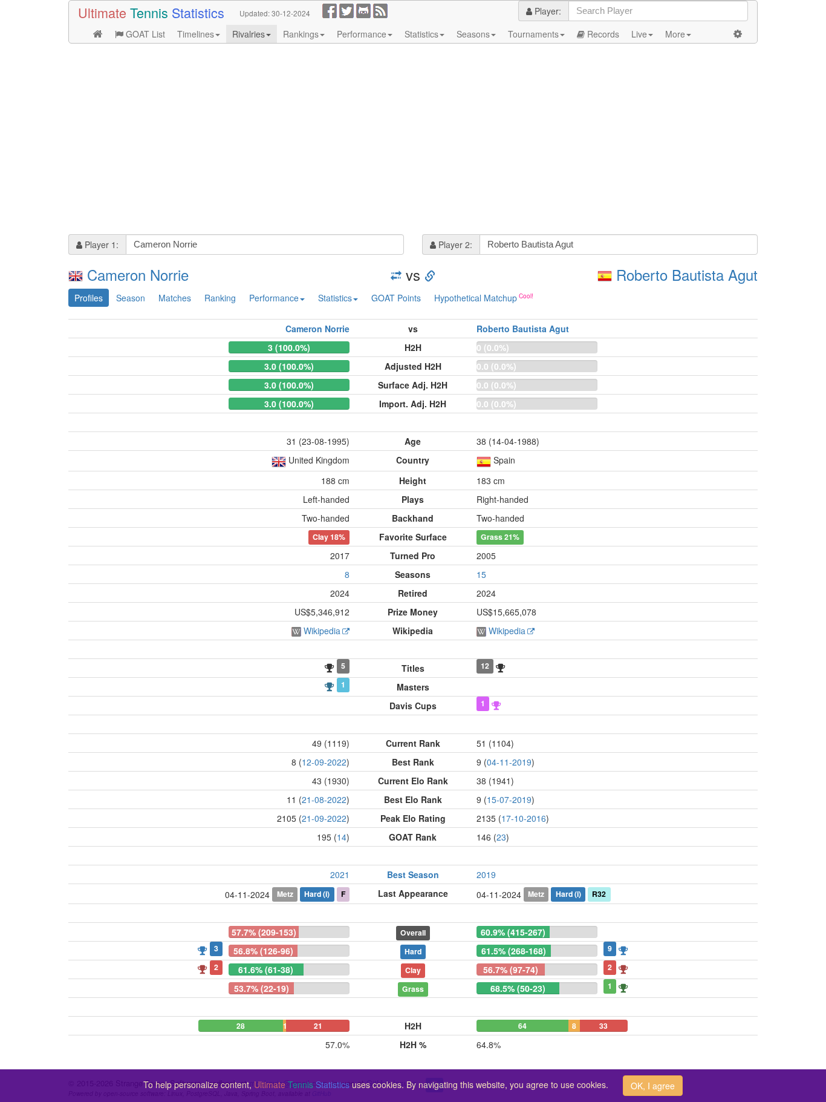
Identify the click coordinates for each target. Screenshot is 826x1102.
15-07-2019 (509, 799)
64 (522, 1025)
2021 (340, 874)
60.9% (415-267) (513, 932)
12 (485, 665)
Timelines (195, 34)
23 (501, 837)
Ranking (220, 298)
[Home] (98, 34)
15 (481, 574)
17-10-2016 (523, 818)
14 (341, 837)
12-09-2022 (324, 762)
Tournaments (533, 34)
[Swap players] (396, 274)
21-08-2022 (324, 799)
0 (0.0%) (492, 347)
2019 (486, 874)
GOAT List (144, 34)
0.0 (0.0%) (496, 366)
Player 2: (454, 244)
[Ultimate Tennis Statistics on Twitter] (346, 10)
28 (240, 1025)
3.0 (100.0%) (289, 366)
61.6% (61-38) (265, 969)
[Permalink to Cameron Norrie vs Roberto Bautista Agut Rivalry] (429, 274)
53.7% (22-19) (261, 988)
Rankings (301, 34)
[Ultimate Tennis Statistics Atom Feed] (380, 10)
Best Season (413, 874)
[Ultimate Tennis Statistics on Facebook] (329, 10)
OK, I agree (653, 1086)
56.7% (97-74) (510, 969)
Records (602, 34)
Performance (361, 34)
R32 (599, 893)
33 (603, 1025)
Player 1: (100, 244)
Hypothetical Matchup (475, 298)
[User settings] (737, 34)
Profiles (88, 298)
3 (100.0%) (289, 347)
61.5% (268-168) (513, 951)
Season (130, 298)
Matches (174, 298)
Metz (285, 893)
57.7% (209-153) (264, 932)
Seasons (473, 34)
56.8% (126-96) (263, 951)
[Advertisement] (413, 140)
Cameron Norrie (138, 274)
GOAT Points (396, 298)
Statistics (421, 34)
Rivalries (248, 34)
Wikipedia (322, 631)
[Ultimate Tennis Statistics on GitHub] (363, 10)
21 (318, 1025)
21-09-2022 (324, 818)
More (675, 34)
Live (639, 34)
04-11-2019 (509, 762)
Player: (546, 11)
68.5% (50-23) (517, 988)
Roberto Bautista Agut (687, 274)
